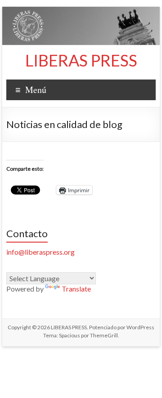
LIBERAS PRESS (81, 60)
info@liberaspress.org (40, 252)
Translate (76, 288)
